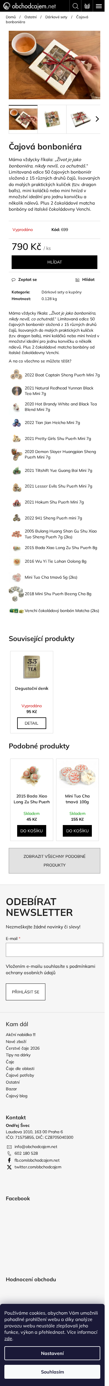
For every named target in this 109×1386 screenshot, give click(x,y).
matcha (87, 203)
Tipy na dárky (18, 1054)
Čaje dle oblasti (20, 1068)
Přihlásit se (25, 992)
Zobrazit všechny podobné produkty (54, 861)
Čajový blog (16, 1095)
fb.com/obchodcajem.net (37, 1160)
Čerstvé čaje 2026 (23, 1048)
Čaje (10, 1061)
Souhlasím (52, 1372)
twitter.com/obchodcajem (38, 1167)
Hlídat (54, 262)
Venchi (52, 352)
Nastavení (52, 1353)
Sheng (67, 375)
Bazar (11, 1088)
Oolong (74, 561)
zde (8, 1338)
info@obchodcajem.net (36, 1146)
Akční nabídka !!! (20, 1034)
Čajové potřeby (20, 1075)
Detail (31, 723)
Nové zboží (16, 1041)
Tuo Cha (41, 577)
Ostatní (12, 1082)
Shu (60, 438)
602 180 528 (26, 1153)
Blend (30, 409)
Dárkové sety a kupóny (62, 292)
